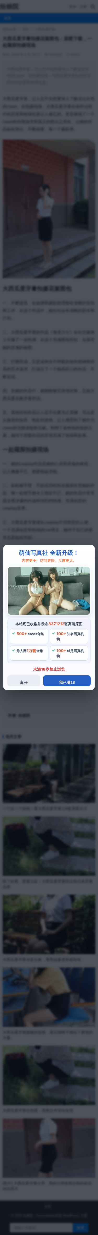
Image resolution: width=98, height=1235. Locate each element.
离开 (24, 682)
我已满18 (67, 682)
